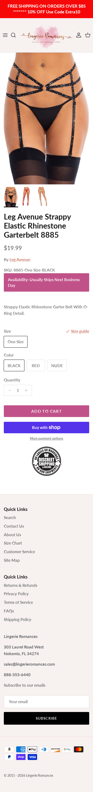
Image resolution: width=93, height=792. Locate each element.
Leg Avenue (20, 259)
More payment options (46, 438)
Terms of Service (18, 602)
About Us (12, 534)
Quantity (12, 379)
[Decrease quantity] (8, 390)
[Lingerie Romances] (46, 35)
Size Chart (13, 543)
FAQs (9, 610)
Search (10, 517)
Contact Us (14, 526)
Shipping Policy (17, 619)
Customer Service (19, 551)
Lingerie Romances (39, 775)
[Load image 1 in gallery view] (46, 119)
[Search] (15, 35)
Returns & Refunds (20, 585)
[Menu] (5, 35)
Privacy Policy (16, 593)
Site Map (12, 560)
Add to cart (46, 411)
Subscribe (46, 718)
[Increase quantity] (27, 390)
